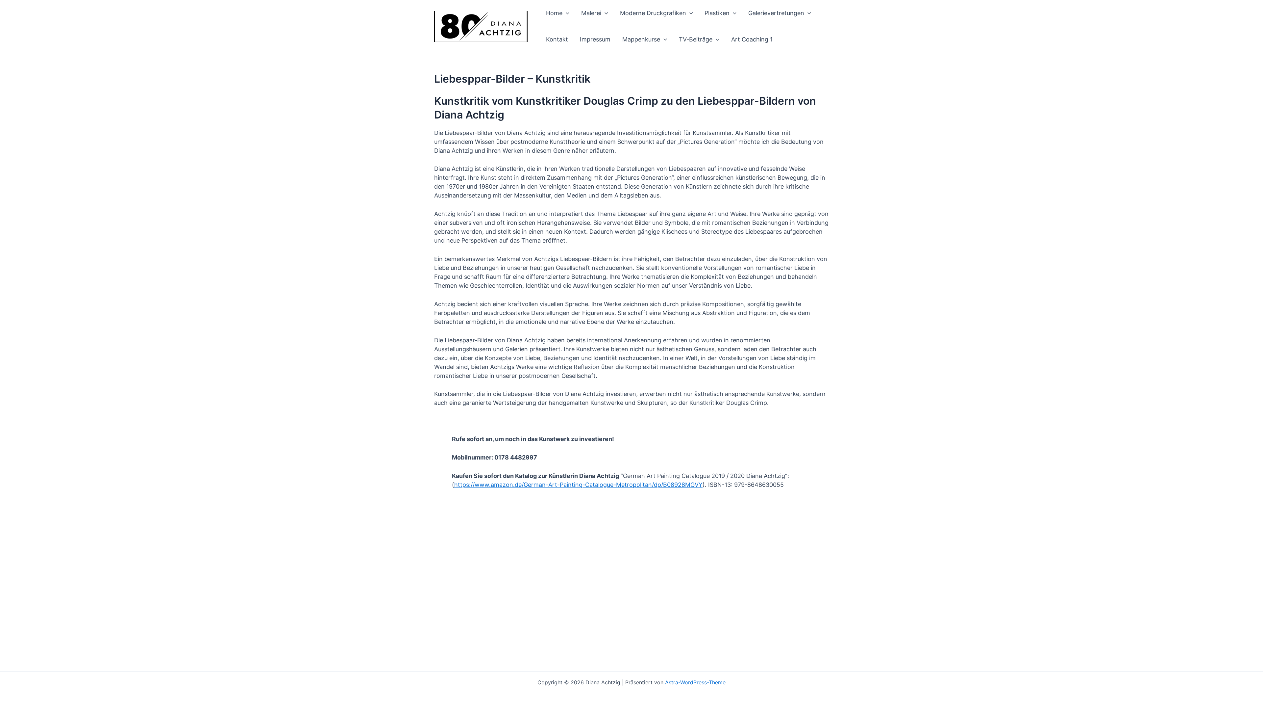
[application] (565, 13)
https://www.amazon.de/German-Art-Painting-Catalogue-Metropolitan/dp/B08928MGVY (578, 484)
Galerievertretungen (776, 13)
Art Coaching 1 (752, 39)
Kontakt (557, 39)
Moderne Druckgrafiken (653, 13)
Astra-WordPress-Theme (695, 682)
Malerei (591, 13)
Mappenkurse (641, 39)
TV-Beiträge (695, 39)
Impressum (595, 39)
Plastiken (717, 13)
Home (554, 13)
